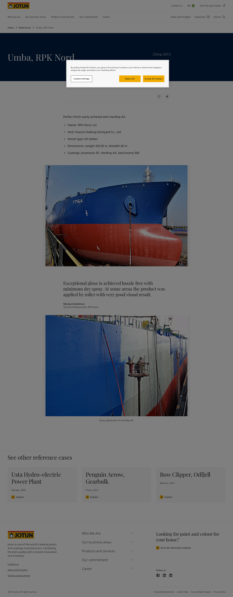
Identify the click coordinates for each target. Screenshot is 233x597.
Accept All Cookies (153, 78)
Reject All (129, 78)
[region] (117, 74)
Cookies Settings (81, 78)
